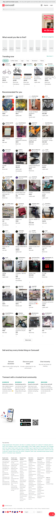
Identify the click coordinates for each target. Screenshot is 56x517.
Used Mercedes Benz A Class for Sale (14, 483)
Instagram (48, 481)
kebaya (11, 446)
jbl (47, 446)
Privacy (39, 508)
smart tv (4, 452)
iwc (6, 448)
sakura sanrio (41, 449)
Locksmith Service (32, 478)
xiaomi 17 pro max (49, 449)
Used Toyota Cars (6, 461)
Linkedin (48, 482)
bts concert (21, 451)
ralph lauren (43, 446)
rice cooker (13, 449)
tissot (35, 449)
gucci (31, 448)
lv (25, 444)
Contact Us (10, 508)
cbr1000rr (26, 448)
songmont (27, 451)
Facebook (48, 479)
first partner (16, 444)
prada (31, 449)
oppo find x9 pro (37, 448)
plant (32, 451)
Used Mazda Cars (6, 483)
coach (19, 446)
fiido (52, 448)
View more (28, 340)
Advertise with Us (29, 508)
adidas (38, 446)
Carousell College (49, 483)
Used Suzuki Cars (6, 484)
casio (30, 446)
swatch (7, 449)
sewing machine (46, 448)
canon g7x (5, 451)
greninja (27, 449)
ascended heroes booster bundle (45, 451)
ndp (4, 449)
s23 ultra (22, 444)
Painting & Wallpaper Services (22, 477)
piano (9, 448)
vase (3, 446)
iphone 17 (40, 444)
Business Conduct (45, 508)
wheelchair (18, 452)
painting (28, 444)
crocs (7, 446)
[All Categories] (41, 5)
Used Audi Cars (5, 467)
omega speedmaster (7, 444)
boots (13, 448)
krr (37, 444)
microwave (9, 452)
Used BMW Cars (5, 468)
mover (15, 446)
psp (35, 451)
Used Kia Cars (5, 472)
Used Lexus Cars (5, 481)
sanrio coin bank (19, 448)
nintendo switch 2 (48, 444)
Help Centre (4, 508)
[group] (28, 23)
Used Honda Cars (5, 465)
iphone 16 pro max (13, 451)
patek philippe (24, 446)
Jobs (24, 508)
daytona (33, 444)
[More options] (3, 86)
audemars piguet (20, 449)
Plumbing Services (32, 474)
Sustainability (19, 508)
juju (14, 452)
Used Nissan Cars (6, 477)
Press (15, 508)
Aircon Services (23, 480)
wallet (34, 446)
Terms (35, 508)
